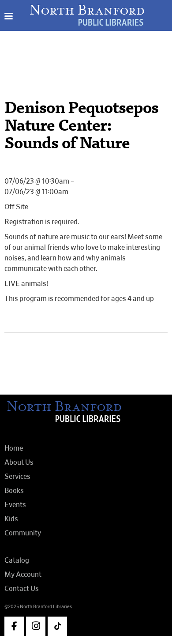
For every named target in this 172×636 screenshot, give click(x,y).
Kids (11, 519)
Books (14, 490)
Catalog (16, 560)
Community (22, 533)
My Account (22, 574)
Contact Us (21, 588)
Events (15, 504)
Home (13, 448)
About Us (19, 462)
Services (17, 476)
